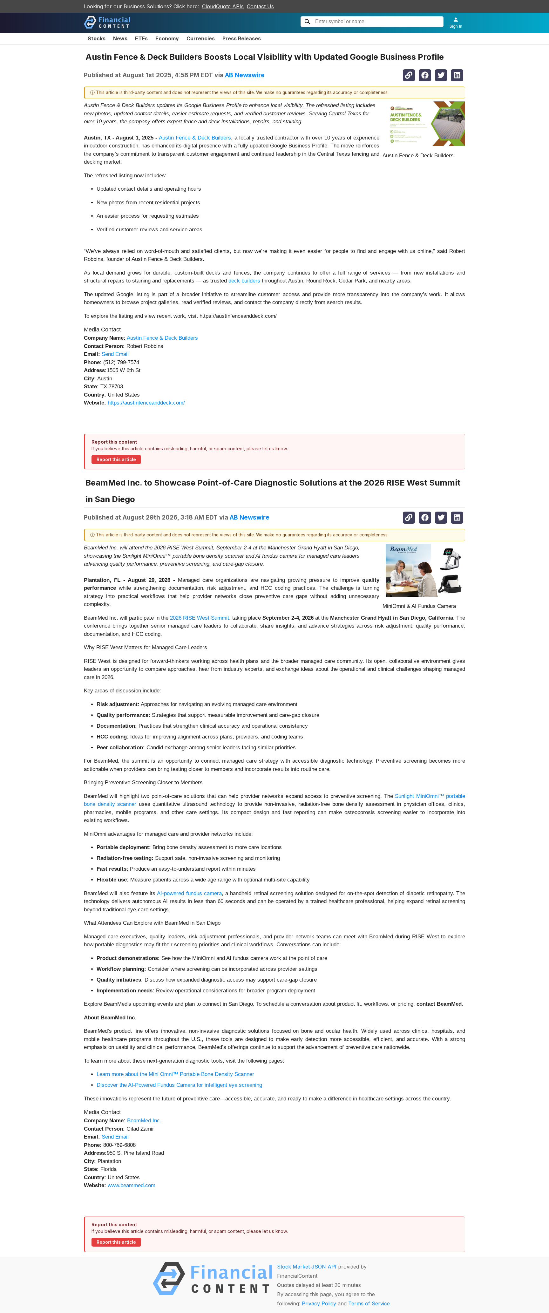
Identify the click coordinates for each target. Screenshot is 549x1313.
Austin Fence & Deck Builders (195, 138)
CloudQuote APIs (223, 6)
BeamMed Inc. (144, 1121)
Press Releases (241, 38)
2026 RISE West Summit (199, 618)
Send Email (115, 354)
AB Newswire (245, 75)
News (120, 38)
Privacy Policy (319, 1303)
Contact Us (260, 6)
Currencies (200, 38)
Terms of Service (369, 1303)
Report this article (116, 459)
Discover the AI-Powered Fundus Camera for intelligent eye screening (179, 1085)
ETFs (141, 38)
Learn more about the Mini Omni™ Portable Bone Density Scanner (175, 1074)
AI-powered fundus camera (189, 893)
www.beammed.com (131, 1185)
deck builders (244, 281)
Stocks (96, 38)
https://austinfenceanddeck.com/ (146, 403)
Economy (167, 38)
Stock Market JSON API (306, 1266)
